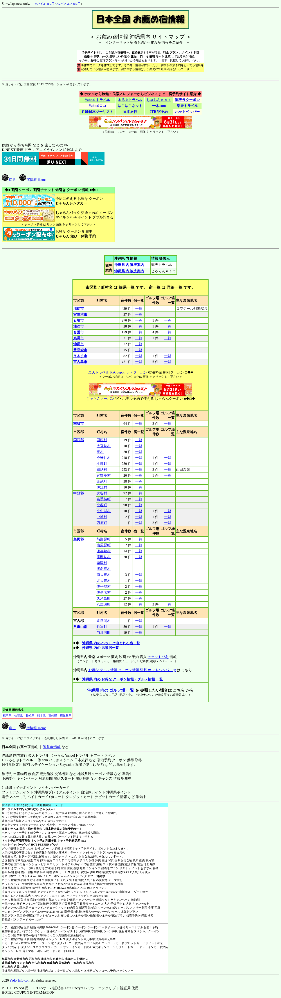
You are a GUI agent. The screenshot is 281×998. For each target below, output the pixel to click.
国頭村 (102, 440)
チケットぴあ (158, 657)
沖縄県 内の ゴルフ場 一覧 (110, 690)
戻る (12, 180)
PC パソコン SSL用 (68, 3)
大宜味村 (104, 446)
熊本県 (41, 715)
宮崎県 (53, 715)
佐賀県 (18, 715)
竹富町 (102, 626)
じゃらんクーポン (100, 398)
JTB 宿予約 (159, 111)
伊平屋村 (104, 586)
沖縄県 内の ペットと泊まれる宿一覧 (111, 643)
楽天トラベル (187, 106)
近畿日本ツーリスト (97, 111)
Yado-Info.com (19, 980)
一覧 (138, 308)
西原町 (102, 523)
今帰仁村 (104, 458)
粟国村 (102, 563)
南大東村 (104, 575)
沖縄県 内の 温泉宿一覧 (100, 647)
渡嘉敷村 (104, 551)
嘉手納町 (104, 499)
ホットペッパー (187, 111)
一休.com (159, 106)
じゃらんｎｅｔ (158, 100)
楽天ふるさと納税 (13, 895)
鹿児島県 (65, 715)
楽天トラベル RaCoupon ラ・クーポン (117, 372)
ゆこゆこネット (130, 106)
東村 (100, 452)
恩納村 (102, 469)
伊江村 (102, 487)
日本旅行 (130, 111)
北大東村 (104, 580)
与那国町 (104, 632)
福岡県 (7, 715)
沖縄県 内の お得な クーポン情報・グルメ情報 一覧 (122, 679)
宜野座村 (104, 475)
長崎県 (30, 715)
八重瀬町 (104, 604)
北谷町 (102, 505)
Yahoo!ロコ (97, 106)
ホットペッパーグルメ (16, 844)
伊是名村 (104, 592)
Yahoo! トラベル (97, 100)
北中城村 (104, 511)
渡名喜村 (104, 569)
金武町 (102, 481)
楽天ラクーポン (187, 100)
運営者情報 (52, 747)
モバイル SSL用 (44, 3)
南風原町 (104, 545)
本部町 (102, 463)
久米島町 (104, 598)
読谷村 (102, 493)
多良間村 (104, 621)
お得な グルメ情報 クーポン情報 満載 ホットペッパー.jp (132, 670)
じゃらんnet (47, 809)
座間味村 (104, 557)
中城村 (102, 517)
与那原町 (104, 539)
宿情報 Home (36, 180)
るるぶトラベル (130, 100)
